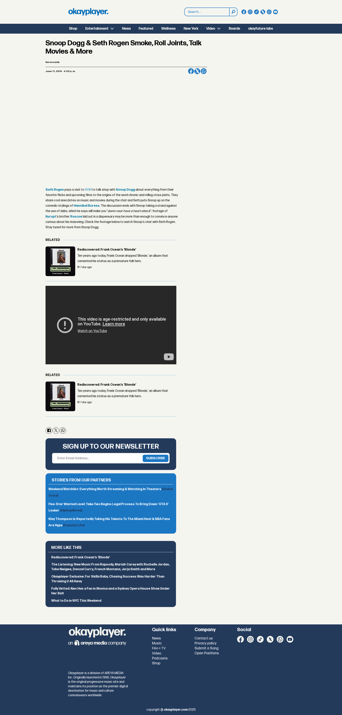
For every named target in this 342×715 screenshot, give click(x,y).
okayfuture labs (260, 29)
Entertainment (96, 29)
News (126, 29)
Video (210, 29)
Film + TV (159, 648)
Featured (146, 29)
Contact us (204, 638)
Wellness (168, 29)
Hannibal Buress (87, 206)
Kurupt (51, 217)
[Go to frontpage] (88, 12)
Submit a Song (206, 648)
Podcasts (160, 658)
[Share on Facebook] (191, 71)
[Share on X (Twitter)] (197, 71)
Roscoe (76, 217)
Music (157, 643)
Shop (73, 29)
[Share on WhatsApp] (204, 71)
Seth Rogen (55, 190)
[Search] (233, 12)
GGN (88, 190)
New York (191, 29)
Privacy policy (206, 643)
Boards (234, 29)
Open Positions (207, 653)
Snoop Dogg (125, 190)
